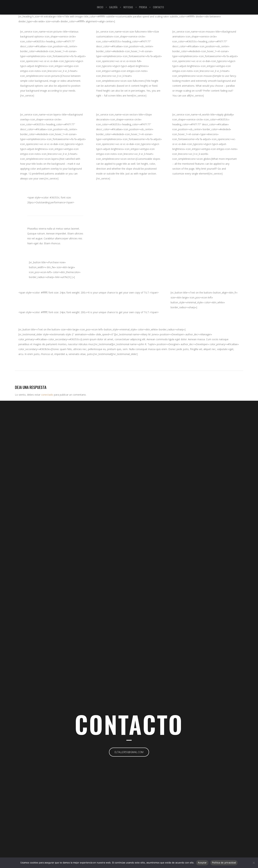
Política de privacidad (224, 862)
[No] (253, 862)
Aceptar (202, 862)
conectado (47, 394)
